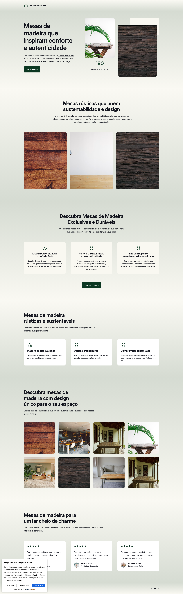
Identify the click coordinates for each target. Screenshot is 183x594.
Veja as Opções (91, 285)
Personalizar (10, 585)
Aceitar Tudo (39, 585)
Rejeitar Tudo (24, 585)
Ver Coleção (32, 69)
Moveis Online (38, 5)
